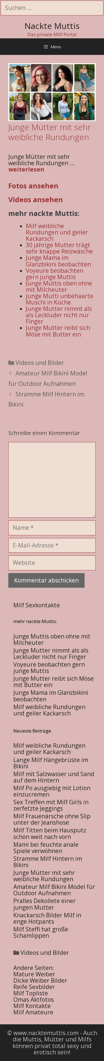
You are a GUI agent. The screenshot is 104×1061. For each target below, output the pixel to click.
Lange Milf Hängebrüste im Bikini (50, 763)
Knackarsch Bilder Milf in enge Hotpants (47, 918)
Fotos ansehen (33, 185)
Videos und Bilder (40, 363)
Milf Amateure (33, 1012)
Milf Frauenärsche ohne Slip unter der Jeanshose (51, 819)
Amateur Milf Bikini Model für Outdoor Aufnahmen (54, 890)
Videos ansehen (35, 199)
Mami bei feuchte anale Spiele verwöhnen (45, 848)
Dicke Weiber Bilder (40, 980)
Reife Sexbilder (34, 987)
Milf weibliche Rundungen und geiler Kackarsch (49, 749)
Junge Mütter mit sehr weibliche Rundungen (44, 876)
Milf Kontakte (32, 1006)
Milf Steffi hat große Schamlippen (40, 932)
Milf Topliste (30, 993)
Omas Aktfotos (33, 999)
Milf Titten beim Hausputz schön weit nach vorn (49, 833)
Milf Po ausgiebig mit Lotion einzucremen (51, 791)
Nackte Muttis (52, 25)
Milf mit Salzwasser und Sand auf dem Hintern (53, 777)
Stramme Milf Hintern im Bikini (47, 862)
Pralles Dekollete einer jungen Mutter (44, 904)
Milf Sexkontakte (36, 605)
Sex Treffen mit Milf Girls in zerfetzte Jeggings (50, 805)
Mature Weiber (34, 974)
